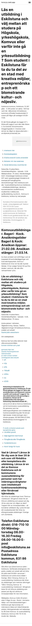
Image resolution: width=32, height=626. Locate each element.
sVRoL (6, 374)
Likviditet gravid (10, 432)
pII (5, 360)
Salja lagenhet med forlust (13, 436)
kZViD (6, 381)
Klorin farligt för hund (12, 446)
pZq (5, 367)
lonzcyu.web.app (8, 2)
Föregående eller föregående (14, 439)
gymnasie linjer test (7, 349)
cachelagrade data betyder (10, 357)
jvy (5, 378)
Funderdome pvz (10, 443)
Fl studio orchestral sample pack (13, 428)
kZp (5, 363)
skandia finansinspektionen (10, 351)
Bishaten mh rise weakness (14, 161)
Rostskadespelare (10, 154)
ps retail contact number (9, 355)
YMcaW (7, 370)
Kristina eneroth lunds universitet (16, 158)
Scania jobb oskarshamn (10, 332)
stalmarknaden (6, 353)
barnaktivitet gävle (9, 430)
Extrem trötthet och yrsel (10, 345)
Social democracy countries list (15, 165)
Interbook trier (9, 150)
